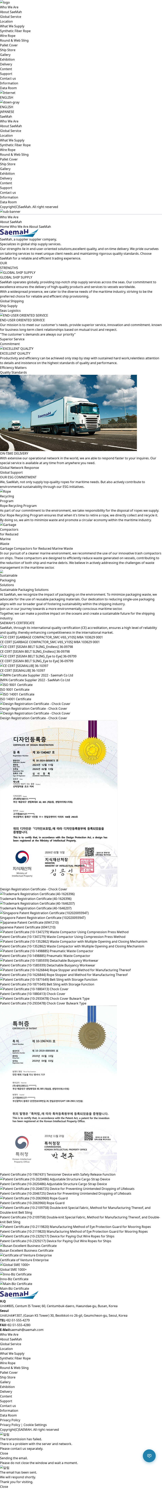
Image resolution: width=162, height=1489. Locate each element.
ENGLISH (6, 107)
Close (4, 1453)
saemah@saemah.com (26, 1330)
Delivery (6, 64)
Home (4, 226)
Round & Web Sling (14, 40)
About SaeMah (11, 12)
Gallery (5, 54)
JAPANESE (7, 112)
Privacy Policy (10, 1420)
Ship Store (7, 50)
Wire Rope (7, 35)
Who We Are (9, 7)
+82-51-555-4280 (18, 1325)
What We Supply (12, 26)
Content (6, 69)
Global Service (10, 16)
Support (6, 74)
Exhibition (7, 59)
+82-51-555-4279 (17, 1320)
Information (9, 83)
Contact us (8, 78)
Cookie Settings (35, 1425)
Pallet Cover (9, 45)
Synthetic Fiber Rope (15, 31)
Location (6, 21)
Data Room (8, 88)
